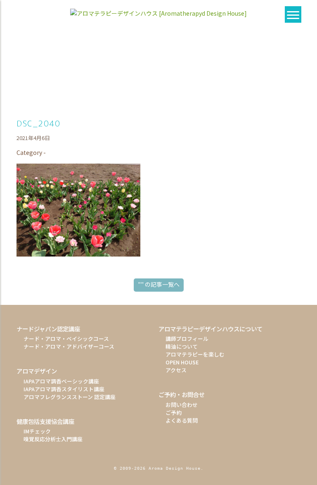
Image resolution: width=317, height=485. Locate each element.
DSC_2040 (39, 123)
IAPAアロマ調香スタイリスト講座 (64, 389)
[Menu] (293, 14)
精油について (182, 346)
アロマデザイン (37, 370)
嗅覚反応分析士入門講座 (53, 439)
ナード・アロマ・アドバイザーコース (69, 346)
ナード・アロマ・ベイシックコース (66, 338)
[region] (158, 69)
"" (159, 284)
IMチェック (37, 431)
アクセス (176, 370)
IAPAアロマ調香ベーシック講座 (61, 381)
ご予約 (174, 412)
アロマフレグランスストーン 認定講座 (70, 397)
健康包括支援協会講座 (45, 421)
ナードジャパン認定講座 (48, 328)
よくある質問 (182, 420)
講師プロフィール (187, 338)
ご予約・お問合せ (181, 394)
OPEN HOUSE (182, 362)
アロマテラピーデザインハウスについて (210, 328)
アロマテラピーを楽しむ (195, 354)
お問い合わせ (182, 405)
